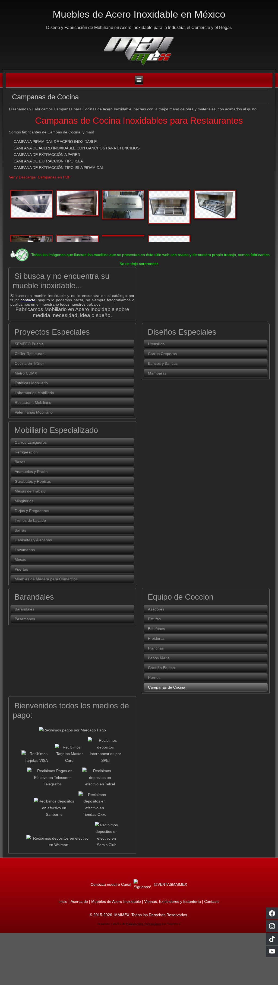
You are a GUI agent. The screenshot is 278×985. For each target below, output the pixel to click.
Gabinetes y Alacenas (33, 540)
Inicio (62, 901)
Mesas (20, 559)
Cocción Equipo (161, 668)
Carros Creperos (162, 353)
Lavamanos (25, 550)
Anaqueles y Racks (31, 471)
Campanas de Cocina (166, 687)
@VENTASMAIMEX (170, 884)
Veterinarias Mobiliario (34, 412)
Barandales (24, 609)
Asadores (156, 609)
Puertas (21, 569)
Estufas (154, 619)
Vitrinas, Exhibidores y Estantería (172, 901)
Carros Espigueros (31, 442)
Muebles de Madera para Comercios (46, 579)
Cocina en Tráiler (29, 363)
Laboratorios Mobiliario (34, 393)
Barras (20, 530)
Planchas (156, 648)
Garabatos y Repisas (33, 481)
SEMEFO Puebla (29, 344)
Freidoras (156, 638)
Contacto (212, 901)
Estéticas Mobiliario (31, 383)
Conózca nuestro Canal (111, 884)
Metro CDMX (26, 373)
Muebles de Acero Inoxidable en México (139, 14)
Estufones (156, 628)
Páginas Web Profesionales (143, 923)
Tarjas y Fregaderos (32, 511)
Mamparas (157, 373)
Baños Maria (159, 658)
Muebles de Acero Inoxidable (116, 901)
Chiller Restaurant (30, 353)
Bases (20, 462)
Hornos (154, 677)
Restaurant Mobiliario (33, 402)
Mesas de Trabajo (30, 491)
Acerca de (79, 901)
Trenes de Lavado (30, 520)
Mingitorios (24, 501)
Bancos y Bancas (163, 363)
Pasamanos (25, 619)
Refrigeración (26, 452)
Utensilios (156, 344)
